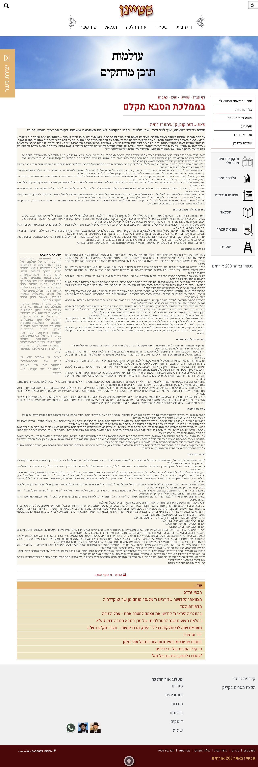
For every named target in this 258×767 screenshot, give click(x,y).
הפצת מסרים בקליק (238, 687)
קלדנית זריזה (244, 679)
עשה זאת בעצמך (240, 118)
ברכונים (176, 713)
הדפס (118, 575)
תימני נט (246, 126)
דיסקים (176, 722)
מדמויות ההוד (191, 606)
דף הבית (184, 27)
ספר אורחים (243, 135)
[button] (6, 6)
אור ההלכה (136, 27)
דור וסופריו (192, 635)
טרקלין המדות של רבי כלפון (179, 649)
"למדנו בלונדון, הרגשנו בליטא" (177, 656)
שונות (178, 730)
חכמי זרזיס (192, 592)
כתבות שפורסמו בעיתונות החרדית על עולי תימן (162, 642)
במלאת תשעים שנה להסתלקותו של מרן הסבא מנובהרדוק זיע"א (149, 621)
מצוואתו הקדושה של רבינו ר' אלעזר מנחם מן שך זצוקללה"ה (152, 599)
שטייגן (161, 27)
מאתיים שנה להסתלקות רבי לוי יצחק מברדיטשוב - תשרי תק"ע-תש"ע (144, 628)
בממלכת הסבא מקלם (164, 106)
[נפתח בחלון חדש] (95, 727)
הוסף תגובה (102, 575)
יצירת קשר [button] (7, 78)
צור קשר (88, 27)
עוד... (198, 585)
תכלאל (111, 27)
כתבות (163, 97)
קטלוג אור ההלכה (167, 679)
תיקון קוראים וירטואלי (235, 101)
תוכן (174, 97)
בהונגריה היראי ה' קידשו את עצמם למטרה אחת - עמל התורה (152, 614)
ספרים (177, 686)
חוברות (177, 704)
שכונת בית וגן (242, 143)
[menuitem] (184, 27)
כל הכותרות (243, 109)
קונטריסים (174, 695)
